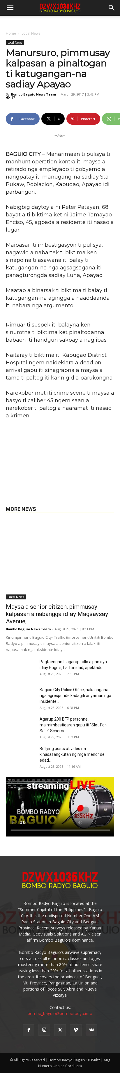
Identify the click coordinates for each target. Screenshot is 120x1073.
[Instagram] (44, 1030)
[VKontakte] (91, 1030)
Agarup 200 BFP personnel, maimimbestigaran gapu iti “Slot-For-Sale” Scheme (73, 725)
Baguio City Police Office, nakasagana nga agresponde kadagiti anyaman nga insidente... (75, 695)
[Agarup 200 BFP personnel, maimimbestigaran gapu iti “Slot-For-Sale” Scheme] (20, 726)
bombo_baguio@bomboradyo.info (60, 1013)
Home (11, 33)
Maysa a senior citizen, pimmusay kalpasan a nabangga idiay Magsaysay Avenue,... (57, 614)
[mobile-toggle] (10, 8)
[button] (112, 8)
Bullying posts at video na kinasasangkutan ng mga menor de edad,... (72, 754)
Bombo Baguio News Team (33, 94)
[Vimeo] (76, 1030)
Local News (31, 33)
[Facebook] (28, 1030)
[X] (60, 1030)
